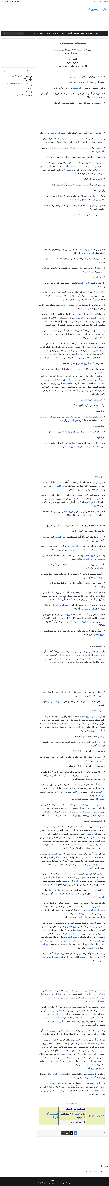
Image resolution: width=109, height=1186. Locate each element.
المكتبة (35, 33)
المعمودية (79, 50)
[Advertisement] (36, 17)
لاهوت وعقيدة (79, 33)
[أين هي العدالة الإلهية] (27, 78)
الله (97, 97)
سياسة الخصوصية (66, 1183)
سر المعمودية (86, 354)
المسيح (91, 196)
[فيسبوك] (75, 1133)
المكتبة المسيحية (78, 1122)
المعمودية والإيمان (96, 1115)
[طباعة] (63, 1133)
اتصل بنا (40, 1183)
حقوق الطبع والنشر (54, 1183)
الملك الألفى (29, 88)
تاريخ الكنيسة (45, 33)
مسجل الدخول (95, 1171)
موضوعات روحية (59, 33)
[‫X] (71, 1133)
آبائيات (69, 33)
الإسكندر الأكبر (28, 91)
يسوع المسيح (64, 249)
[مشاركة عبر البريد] (67, 1133)
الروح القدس (54, 133)
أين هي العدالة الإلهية (16, 76)
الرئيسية (104, 33)
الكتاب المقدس (92, 33)
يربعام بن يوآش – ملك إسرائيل (24, 95)
